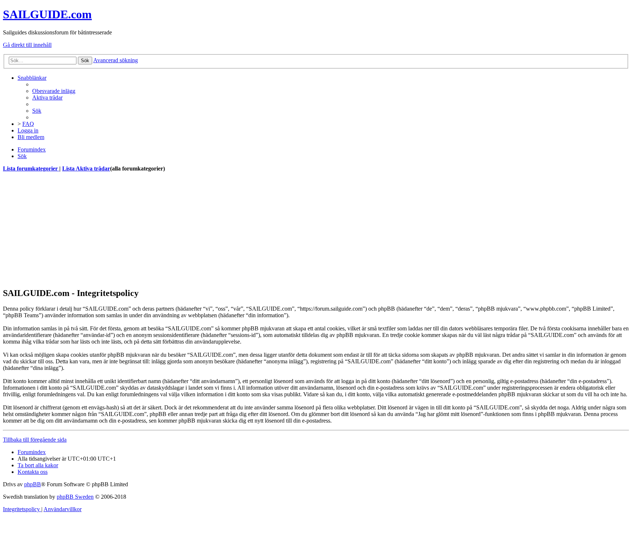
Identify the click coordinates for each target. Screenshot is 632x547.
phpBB (32, 484)
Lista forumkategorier (31, 168)
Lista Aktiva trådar (86, 168)
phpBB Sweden (75, 497)
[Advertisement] (222, 230)
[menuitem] (53, 91)
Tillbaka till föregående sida (35, 440)
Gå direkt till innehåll (27, 45)
